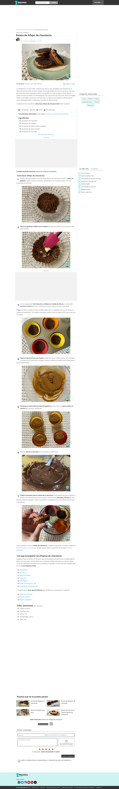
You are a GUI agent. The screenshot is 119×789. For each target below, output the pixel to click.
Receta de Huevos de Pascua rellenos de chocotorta (68, 712)
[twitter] (22, 782)
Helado (97, 99)
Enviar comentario (68, 756)
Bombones (91, 105)
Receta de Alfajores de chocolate (68, 702)
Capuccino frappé (24, 575)
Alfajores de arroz (24, 597)
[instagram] (25, 782)
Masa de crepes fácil (86, 192)
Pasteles (90, 99)
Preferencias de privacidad (67, 787)
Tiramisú (96, 102)
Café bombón (23, 570)
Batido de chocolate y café (27, 583)
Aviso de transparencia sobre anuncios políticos (84, 787)
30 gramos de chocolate (29, 131)
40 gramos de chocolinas (29, 121)
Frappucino (22, 578)
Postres (21, 30)
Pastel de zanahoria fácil (87, 176)
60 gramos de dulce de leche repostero (33, 126)
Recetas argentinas (63, 114)
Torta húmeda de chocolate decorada (91, 179)
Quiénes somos (35, 787)
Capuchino (22, 572)
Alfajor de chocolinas (25, 594)
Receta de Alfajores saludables (46, 171)
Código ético (99, 787)
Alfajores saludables (25, 599)
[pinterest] (32, 782)
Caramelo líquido (85, 184)
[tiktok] (35, 782)
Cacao (84, 99)
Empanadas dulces (87, 102)
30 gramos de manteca (28, 123)
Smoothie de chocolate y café (28, 586)
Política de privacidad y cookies (53, 787)
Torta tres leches (85, 173)
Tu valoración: (36, 752)
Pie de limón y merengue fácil (88, 181)
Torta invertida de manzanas (88, 187)
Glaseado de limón (86, 189)
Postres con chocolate (29, 30)
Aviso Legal (42, 787)
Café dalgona (23, 581)
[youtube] (28, 782)
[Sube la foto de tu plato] (51, 724)
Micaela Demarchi (26, 41)
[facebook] (19, 782)
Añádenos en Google (70, 84)
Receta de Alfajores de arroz (38, 711)
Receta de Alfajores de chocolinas (38, 702)
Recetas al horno (51, 114)
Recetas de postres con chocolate (26, 548)
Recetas (17, 30)
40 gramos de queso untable (30, 129)
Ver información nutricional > (46, 134)
